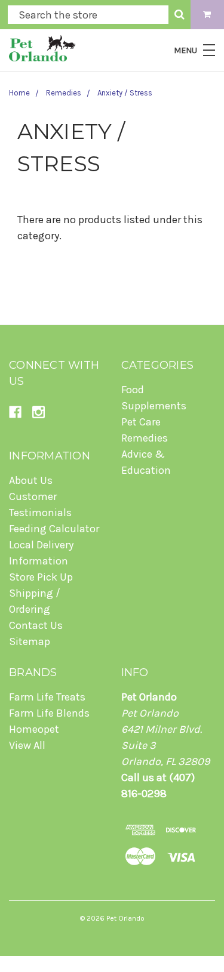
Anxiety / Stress (124, 92)
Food (132, 389)
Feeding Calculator (54, 528)
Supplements (153, 405)
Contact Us (36, 625)
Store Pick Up (41, 577)
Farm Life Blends (49, 713)
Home (19, 92)
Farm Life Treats (47, 696)
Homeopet (34, 729)
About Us (31, 480)
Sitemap (29, 641)
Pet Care (141, 421)
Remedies (63, 92)
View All (27, 745)
